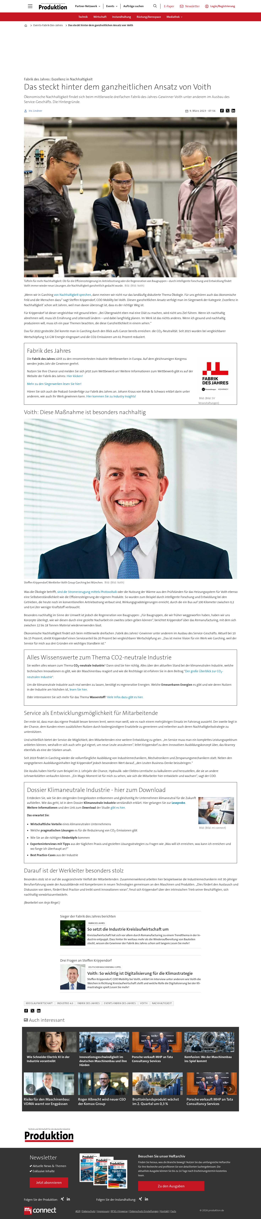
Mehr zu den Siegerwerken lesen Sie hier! (54, 384)
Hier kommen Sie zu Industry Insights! (111, 396)
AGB (77, 1211)
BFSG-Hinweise (119, 1211)
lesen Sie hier (78, 689)
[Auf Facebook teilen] (222, 111)
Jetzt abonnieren (49, 1182)
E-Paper (169, 6)
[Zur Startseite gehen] (53, 6)
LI (69, 1199)
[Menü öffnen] (30, 6)
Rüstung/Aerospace (149, 17)
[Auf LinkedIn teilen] (234, 111)
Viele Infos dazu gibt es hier (125, 697)
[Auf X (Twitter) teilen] (228, 111)
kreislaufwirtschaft (39, 1003)
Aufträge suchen (133, 6)
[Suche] (155, 6)
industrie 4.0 (65, 1003)
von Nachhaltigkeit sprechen (72, 295)
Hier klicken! (75, 376)
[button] (31, 1089)
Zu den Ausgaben (171, 1186)
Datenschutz (88, 1211)
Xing (63, 1199)
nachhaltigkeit (162, 1003)
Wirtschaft (100, 17)
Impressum (103, 1211)
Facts (173, 1211)
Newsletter (192, 6)
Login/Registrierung (222, 6)
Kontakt (164, 1211)
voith (144, 1003)
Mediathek (173, 17)
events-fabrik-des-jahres (120, 1003)
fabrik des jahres (89, 1003)
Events (110, 6)
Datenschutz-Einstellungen (144, 1211)
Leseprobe (178, 803)
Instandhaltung (121, 17)
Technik (83, 17)
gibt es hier (118, 808)
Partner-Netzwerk (86, 6)
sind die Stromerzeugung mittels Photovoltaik (87, 592)
